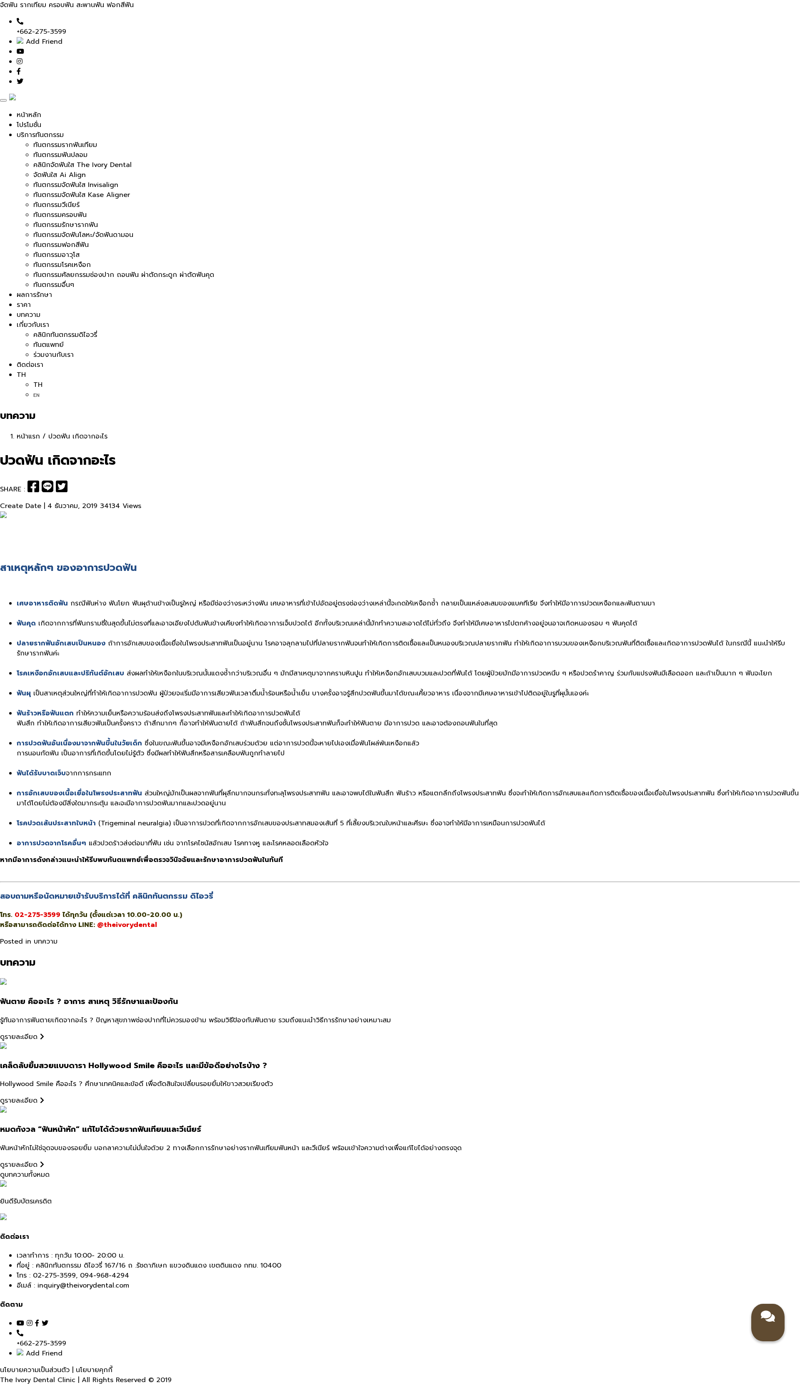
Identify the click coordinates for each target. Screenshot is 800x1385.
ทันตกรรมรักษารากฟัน (65, 225)
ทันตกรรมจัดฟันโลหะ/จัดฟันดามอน (83, 235)
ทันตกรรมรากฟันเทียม (65, 145)
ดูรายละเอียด (20, 1037)
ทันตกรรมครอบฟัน (60, 215)
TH (21, 375)
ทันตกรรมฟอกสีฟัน (61, 245)
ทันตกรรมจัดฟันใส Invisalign (75, 185)
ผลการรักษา (34, 295)
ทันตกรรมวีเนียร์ (56, 205)
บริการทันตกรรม (40, 135)
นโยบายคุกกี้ (94, 1370)
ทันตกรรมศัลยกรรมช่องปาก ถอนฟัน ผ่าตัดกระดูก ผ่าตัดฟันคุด (123, 275)
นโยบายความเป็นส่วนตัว (36, 1370)
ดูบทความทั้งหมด (25, 1175)
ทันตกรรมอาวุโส (56, 255)
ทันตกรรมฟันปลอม (60, 155)
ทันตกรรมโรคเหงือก (62, 265)
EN (36, 395)
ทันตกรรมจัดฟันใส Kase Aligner (81, 195)
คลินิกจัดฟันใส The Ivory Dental (82, 165)
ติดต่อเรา (30, 365)
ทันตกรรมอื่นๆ (53, 285)
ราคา (24, 305)
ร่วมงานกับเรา (53, 355)
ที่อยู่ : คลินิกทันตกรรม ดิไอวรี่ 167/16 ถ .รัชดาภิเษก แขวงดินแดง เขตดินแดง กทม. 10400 (149, 1265)
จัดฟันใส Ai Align (59, 175)
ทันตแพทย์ (48, 345)
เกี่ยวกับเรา (33, 325)
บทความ (28, 315)
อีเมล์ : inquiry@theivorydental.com (73, 1285)
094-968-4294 (104, 1275)
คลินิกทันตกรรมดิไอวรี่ (65, 335)
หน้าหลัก (29, 115)
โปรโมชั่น (29, 125)
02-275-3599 (54, 1275)
